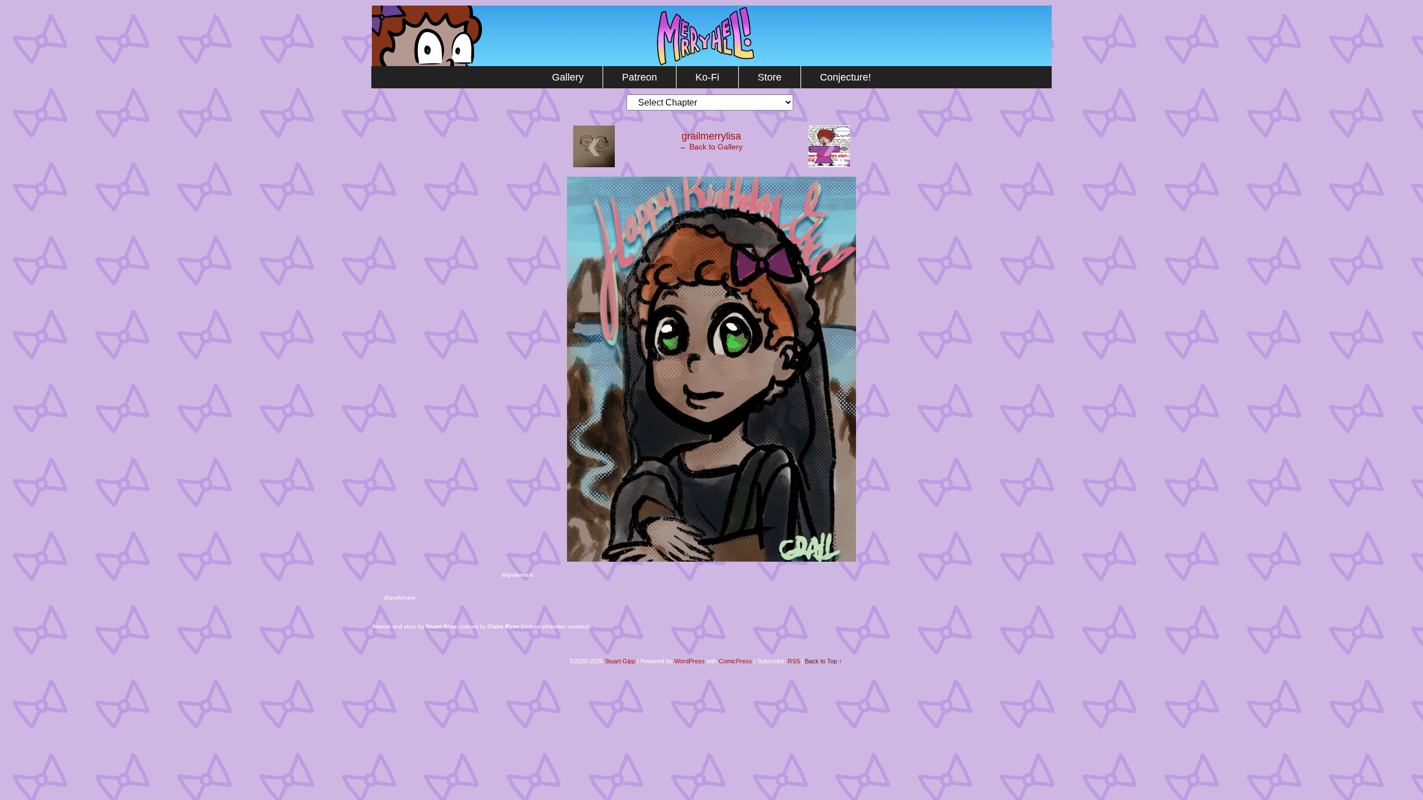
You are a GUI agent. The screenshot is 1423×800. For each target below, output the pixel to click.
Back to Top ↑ (823, 661)
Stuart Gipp (620, 661)
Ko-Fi (707, 77)
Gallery (568, 77)
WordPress (689, 661)
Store (770, 77)
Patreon (639, 77)
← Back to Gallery (711, 146)
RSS (794, 661)
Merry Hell (712, 36)
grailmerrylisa (711, 136)
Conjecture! (845, 77)
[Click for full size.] (711, 558)
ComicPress (735, 661)
